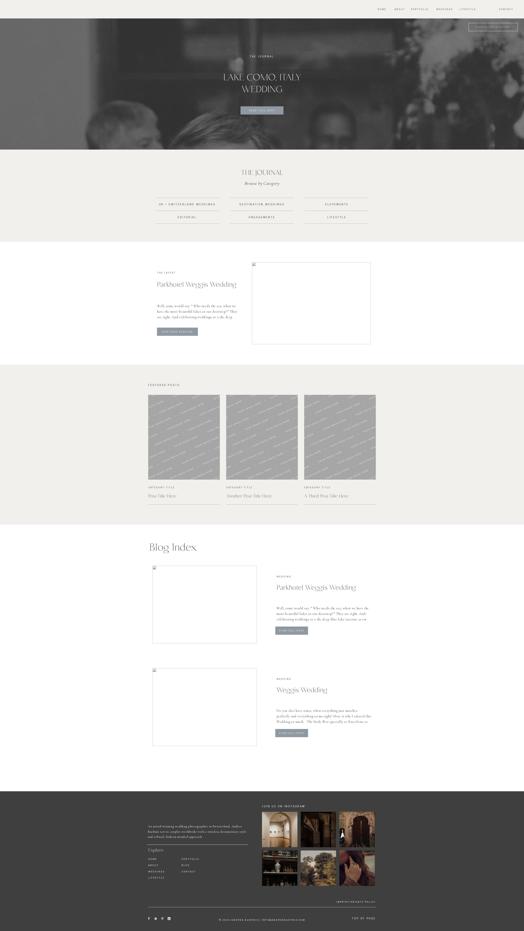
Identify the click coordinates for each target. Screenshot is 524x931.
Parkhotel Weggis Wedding (196, 283)
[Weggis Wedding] (204, 707)
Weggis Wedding (302, 689)
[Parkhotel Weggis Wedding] (311, 303)
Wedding (284, 576)
